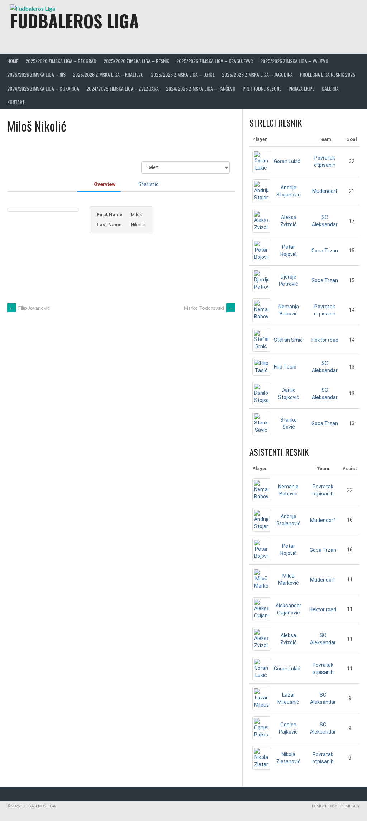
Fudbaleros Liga (74, 20)
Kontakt (16, 102)
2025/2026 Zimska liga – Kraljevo (108, 74)
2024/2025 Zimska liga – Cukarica (43, 88)
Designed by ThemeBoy (336, 805)
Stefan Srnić (288, 340)
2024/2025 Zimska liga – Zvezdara (122, 88)
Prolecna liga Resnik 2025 (327, 74)
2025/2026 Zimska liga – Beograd (60, 61)
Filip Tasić (285, 367)
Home (12, 61)
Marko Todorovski (208, 308)
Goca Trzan (324, 250)
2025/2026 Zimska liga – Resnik (136, 61)
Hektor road (324, 340)
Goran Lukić (287, 161)
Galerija (330, 88)
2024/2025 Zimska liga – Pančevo (200, 88)
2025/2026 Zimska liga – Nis (36, 74)
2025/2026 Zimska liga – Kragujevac (214, 61)
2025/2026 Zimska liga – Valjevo (294, 61)
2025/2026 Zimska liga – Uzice (183, 74)
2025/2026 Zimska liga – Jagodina (257, 74)
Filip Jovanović (29, 308)
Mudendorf (325, 191)
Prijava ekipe (301, 88)
